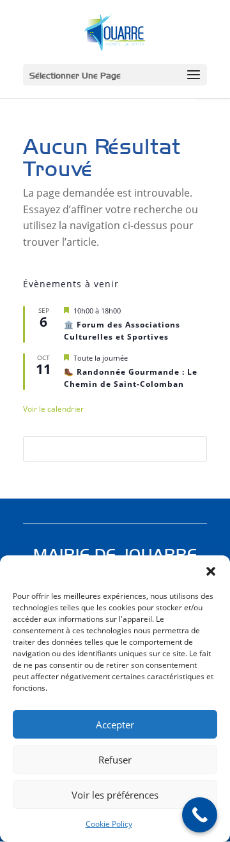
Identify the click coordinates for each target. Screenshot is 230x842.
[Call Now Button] (199, 814)
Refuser (115, 759)
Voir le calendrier (53, 408)
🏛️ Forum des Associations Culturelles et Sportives (122, 330)
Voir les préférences (115, 794)
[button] (210, 571)
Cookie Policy (109, 823)
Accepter (115, 724)
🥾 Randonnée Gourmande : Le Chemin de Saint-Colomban (130, 377)
